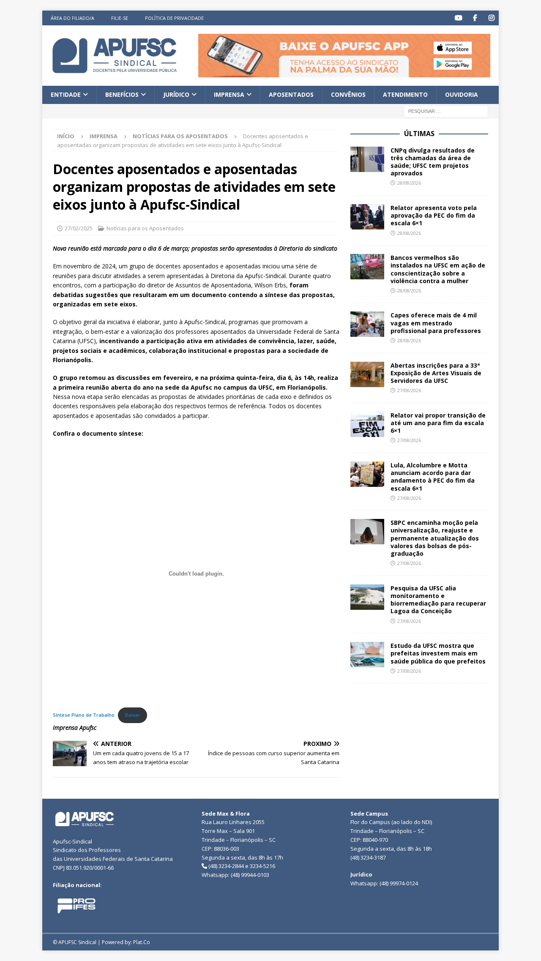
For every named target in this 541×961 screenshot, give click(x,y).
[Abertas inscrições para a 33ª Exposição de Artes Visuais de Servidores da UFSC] (367, 374)
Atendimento (405, 94)
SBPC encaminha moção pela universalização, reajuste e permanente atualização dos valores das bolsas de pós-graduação (435, 538)
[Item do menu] (458, 18)
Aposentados (291, 94)
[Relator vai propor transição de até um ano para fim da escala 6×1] (367, 424)
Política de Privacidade (174, 18)
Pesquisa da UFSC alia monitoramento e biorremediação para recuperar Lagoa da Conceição (438, 599)
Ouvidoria (461, 94)
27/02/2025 (79, 228)
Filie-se (119, 18)
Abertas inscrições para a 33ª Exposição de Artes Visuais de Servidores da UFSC (436, 373)
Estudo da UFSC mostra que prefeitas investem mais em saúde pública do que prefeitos (438, 653)
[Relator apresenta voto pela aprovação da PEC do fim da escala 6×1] (367, 216)
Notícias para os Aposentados (145, 228)
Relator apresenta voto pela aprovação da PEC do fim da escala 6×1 (434, 215)
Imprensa (229, 94)
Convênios (348, 94)
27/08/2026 (409, 390)
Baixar (132, 715)
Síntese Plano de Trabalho (84, 715)
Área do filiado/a (72, 18)
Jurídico (176, 94)
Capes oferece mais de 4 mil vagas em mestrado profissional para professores (436, 322)
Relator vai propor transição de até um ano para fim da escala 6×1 (438, 422)
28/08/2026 (409, 183)
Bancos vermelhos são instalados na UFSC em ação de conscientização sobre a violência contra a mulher (438, 269)
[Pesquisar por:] (446, 110)
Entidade (66, 94)
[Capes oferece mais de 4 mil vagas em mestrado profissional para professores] (367, 324)
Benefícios (122, 94)
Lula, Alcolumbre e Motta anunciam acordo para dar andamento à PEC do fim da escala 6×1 (433, 476)
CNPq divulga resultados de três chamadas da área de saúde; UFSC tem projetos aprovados (433, 161)
